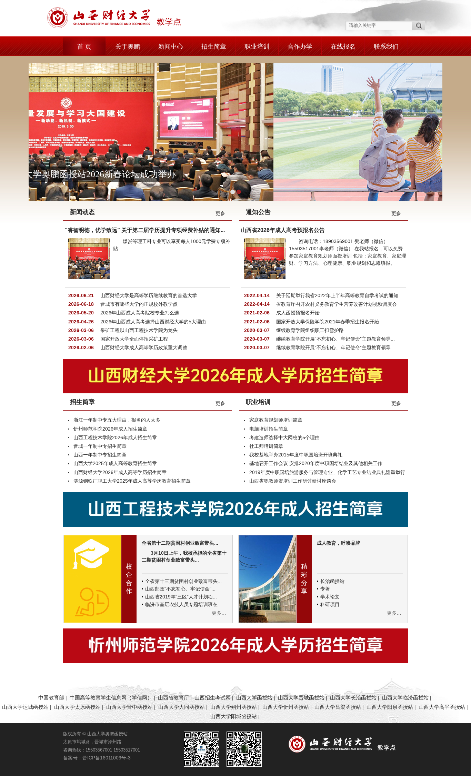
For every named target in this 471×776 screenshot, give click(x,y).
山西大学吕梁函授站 (337, 707)
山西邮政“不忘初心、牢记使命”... (180, 589)
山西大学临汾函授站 (405, 698)
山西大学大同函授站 (181, 707)
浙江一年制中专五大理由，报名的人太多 (116, 420)
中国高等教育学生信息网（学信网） (111, 698)
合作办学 (300, 46)
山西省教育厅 (173, 698)
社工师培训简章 (266, 446)
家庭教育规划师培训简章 (275, 420)
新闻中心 (170, 46)
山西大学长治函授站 (353, 698)
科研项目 (330, 604)
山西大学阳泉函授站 (390, 707)
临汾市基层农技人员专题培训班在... (183, 604)
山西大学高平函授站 (442, 707)
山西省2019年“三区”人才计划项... (181, 596)
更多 (220, 213)
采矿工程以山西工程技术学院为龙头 (138, 330)
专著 (325, 589)
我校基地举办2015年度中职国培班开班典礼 (295, 454)
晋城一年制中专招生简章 (100, 446)
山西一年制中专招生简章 (100, 454)
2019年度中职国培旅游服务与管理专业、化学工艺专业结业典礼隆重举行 (327, 472)
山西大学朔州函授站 (233, 707)
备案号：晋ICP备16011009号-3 (97, 757)
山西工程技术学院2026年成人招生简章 (115, 437)
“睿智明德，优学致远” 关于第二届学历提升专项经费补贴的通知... (145, 230)
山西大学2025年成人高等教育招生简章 (115, 463)
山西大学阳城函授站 (233, 716)
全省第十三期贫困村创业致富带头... (183, 581)
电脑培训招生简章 (268, 429)
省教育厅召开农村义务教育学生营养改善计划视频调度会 (336, 304)
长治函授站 (332, 581)
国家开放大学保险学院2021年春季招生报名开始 (327, 321)
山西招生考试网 (212, 698)
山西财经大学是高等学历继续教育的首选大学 (148, 295)
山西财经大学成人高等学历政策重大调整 (143, 347)
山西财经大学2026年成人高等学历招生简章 (120, 472)
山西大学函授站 (254, 698)
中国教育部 (51, 698)
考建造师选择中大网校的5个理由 (284, 437)
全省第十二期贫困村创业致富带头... (180, 543)
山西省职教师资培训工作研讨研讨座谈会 (292, 481)
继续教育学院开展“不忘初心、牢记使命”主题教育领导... (335, 339)
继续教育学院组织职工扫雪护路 (309, 330)
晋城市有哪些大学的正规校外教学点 (138, 304)
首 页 (84, 46)
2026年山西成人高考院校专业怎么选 (139, 312)
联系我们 (386, 46)
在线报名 (343, 46)
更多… (219, 613)
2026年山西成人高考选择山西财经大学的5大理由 (152, 321)
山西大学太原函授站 (77, 707)
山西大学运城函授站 (25, 707)
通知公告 (258, 212)
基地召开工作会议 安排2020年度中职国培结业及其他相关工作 (315, 463)
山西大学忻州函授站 (285, 707)
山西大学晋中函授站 (129, 707)
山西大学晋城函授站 (301, 698)
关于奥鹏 (127, 46)
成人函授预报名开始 (297, 312)
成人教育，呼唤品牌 (338, 543)
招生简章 (213, 46)
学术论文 (330, 596)
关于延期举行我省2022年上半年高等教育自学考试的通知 (336, 295)
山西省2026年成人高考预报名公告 (283, 230)
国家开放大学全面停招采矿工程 (133, 339)
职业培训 (256, 46)
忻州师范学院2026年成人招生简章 (110, 429)
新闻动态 (82, 212)
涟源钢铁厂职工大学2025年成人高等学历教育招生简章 (132, 481)
